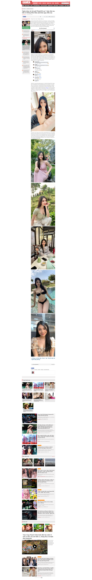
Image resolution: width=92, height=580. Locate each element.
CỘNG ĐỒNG (57, 3)
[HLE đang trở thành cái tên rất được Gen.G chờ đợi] (29, 504)
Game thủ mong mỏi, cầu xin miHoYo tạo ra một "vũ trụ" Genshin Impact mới (26, 31)
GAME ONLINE (56, 5)
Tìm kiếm (68, 3)
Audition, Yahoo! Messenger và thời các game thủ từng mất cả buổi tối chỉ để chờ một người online (46, 480)
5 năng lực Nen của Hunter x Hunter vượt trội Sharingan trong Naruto (45, 447)
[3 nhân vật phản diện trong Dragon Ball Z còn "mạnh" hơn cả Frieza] (29, 494)
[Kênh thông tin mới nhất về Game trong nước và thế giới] (26, 3)
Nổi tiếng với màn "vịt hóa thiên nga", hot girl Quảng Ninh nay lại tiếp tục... (27, 390)
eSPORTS (40, 3)
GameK (24, 8)
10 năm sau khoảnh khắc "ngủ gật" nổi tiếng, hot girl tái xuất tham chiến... (27, 400)
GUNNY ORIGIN (27, 5)
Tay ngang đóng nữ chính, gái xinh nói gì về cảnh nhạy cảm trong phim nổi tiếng (26, 35)
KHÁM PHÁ (44, 3)
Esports (42, 419)
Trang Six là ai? (47, 399)
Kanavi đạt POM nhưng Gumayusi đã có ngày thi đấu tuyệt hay (45, 415)
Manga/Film (42, 496)
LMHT (31, 5)
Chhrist (39, 564)
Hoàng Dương (39, 575)
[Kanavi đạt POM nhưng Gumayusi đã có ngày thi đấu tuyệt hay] (29, 418)
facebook (66, 1)
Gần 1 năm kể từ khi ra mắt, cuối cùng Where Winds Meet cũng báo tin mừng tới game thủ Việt (46, 436)
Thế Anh (39, 441)
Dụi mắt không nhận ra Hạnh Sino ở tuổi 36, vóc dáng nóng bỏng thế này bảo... (28, 411)
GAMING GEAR (50, 5)
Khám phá (47, 476)
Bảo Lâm (39, 496)
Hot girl (47, 87)
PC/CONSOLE (61, 5)
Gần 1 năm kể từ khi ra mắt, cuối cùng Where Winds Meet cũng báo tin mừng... (38, 390)
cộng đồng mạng (46, 369)
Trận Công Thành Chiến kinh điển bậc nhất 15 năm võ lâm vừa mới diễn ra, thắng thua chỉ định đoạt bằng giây (38, 536)
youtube (67, 1)
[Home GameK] (23, 6)
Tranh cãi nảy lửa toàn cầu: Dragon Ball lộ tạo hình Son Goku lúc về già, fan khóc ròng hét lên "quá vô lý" (26, 71)
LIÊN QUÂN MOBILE (37, 5)
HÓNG (53, 3)
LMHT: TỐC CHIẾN (44, 5)
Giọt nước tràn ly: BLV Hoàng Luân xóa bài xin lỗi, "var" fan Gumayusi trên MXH (26, 62)
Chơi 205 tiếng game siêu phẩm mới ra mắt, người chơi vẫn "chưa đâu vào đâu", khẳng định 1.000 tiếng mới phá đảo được (26, 53)
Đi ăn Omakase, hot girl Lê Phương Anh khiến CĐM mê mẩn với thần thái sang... (38, 400)
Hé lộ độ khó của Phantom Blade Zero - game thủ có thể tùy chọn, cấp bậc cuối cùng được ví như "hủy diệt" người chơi (46, 512)
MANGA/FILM (49, 3)
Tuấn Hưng (39, 485)
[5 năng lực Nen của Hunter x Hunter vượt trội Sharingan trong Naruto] (29, 450)
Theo (43, 364)
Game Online (43, 485)
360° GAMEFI (67, 5)
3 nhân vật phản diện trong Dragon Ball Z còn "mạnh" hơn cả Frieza (46, 492)
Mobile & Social (30, 8)
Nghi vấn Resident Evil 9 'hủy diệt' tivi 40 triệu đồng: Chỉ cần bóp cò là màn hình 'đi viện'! (26, 58)
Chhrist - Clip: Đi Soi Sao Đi (41, 476)
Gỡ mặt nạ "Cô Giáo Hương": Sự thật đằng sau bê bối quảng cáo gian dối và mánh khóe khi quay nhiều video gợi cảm (45, 569)
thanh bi (42, 369)
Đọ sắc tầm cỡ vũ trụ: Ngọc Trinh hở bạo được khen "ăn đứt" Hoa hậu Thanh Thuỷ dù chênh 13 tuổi (46, 471)
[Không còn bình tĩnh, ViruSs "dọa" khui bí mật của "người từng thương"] (26, 23)
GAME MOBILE (35, 3)
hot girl (35, 369)
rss (69, 1)
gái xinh (39, 369)
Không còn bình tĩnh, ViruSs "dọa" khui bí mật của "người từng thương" (26, 27)
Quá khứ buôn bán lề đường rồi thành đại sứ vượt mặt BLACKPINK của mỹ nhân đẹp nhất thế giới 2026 (45, 559)
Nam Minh (39, 419)
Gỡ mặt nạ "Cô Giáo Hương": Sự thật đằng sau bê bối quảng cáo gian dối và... (49, 390)
